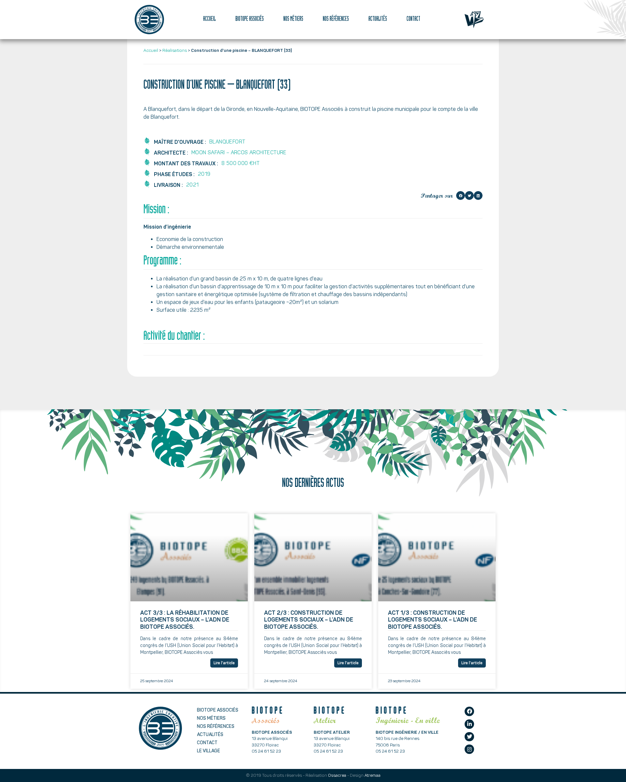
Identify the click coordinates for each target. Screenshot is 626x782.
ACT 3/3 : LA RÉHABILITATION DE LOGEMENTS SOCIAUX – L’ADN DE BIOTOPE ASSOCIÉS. (184, 619)
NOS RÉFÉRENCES (336, 19)
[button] (460, 195)
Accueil (150, 50)
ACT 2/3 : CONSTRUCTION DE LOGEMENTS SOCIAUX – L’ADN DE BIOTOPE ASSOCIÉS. (308, 619)
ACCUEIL (209, 19)
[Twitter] (469, 737)
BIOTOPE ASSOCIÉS (249, 19)
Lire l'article (224, 663)
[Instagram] (469, 749)
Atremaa (372, 775)
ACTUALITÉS (377, 19)
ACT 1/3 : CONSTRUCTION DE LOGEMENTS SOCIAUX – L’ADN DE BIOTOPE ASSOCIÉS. (432, 619)
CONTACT (413, 19)
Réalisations (174, 50)
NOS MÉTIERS (293, 19)
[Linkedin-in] (469, 724)
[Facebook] (469, 711)
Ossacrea (337, 775)
